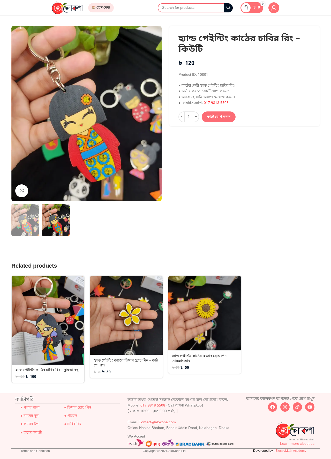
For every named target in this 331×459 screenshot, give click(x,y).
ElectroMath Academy (290, 451)
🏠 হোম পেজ (101, 8)
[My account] (274, 8)
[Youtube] (309, 407)
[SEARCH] (228, 7)
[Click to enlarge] (21, 190)
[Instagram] (285, 407)
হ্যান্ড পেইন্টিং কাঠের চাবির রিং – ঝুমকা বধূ (47, 370)
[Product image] (48, 320)
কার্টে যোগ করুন (218, 117)
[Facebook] (272, 407)
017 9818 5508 (216, 103)
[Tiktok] (297, 407)
